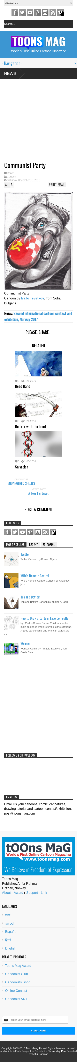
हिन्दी (8, 940)
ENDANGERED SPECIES (21, 483)
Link (44, 892)
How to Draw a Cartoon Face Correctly (44, 618)
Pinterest (37, 12)
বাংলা (7, 915)
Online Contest (16, 990)
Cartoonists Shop (17, 982)
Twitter (22, 12)
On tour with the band (30, 426)
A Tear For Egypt (38, 493)
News (10, 73)
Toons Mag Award (18, 965)
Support (32, 892)
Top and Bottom (30, 597)
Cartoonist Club (16, 974)
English (10, 948)
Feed (52, 12)
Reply (10, 173)
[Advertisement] (34, 121)
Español (11, 931)
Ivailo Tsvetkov (32, 298)
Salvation (21, 467)
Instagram (45, 12)
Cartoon (11, 176)
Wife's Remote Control (35, 575)
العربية (9, 923)
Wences (25, 643)
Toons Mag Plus (35, 1048)
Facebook (14, 12)
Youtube (30, 12)
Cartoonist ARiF (16, 999)
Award (18, 892)
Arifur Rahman (40, 1054)
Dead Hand (22, 386)
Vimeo (60, 12)
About (6, 892)
